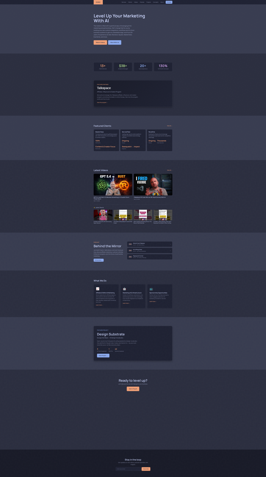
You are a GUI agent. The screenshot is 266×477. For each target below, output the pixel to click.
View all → (169, 126)
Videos (136, 2)
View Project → (103, 355)
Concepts (155, 2)
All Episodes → (99, 260)
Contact (169, 2)
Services (124, 2)
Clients (130, 2)
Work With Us (114, 42)
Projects (149, 2)
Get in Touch (133, 389)
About (162, 2)
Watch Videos (100, 42)
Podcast (142, 2)
